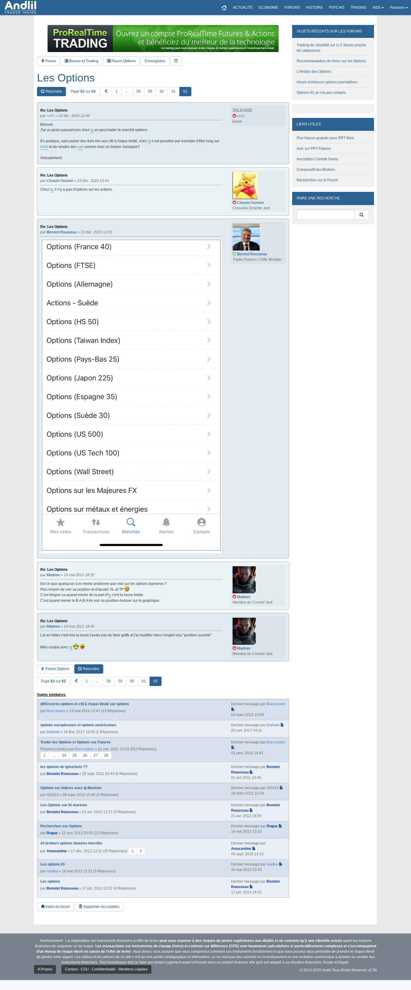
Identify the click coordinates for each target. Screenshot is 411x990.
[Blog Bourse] (20, 7)
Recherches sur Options (61, 826)
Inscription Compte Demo (317, 159)
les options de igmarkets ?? (64, 767)
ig (91, 130)
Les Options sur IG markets (63, 805)
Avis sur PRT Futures (314, 148)
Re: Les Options (54, 110)
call (80, 147)
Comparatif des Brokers (316, 170)
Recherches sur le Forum (317, 180)
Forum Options (123, 61)
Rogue (52, 833)
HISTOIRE (314, 7)
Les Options (66, 78)
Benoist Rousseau (62, 774)
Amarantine (57, 851)
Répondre (53, 91)
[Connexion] (176, 61)
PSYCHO (336, 7)
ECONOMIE (268, 7)
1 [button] (117, 91)
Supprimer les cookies (100, 907)
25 (75, 755)
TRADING (358, 7)
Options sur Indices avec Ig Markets (71, 788)
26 (85, 755)
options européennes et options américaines (78, 725)
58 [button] (138, 91)
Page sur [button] (83, 91)
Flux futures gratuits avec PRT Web (325, 138)
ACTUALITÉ (243, 7)
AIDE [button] (376, 7)
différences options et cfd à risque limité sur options (84, 704)
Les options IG (52, 864)
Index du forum (57, 907)
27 (96, 755)
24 (64, 755)
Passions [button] (397, 7)
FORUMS (292, 7)
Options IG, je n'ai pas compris (321, 93)
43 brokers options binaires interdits (71, 843)
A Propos (45, 969)
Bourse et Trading (83, 61)
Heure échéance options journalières (327, 82)
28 (106, 755)
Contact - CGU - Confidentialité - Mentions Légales (106, 969)
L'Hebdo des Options (314, 71)
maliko (52, 871)
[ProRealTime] (163, 38)
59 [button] (150, 91)
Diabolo (53, 732)
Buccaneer (56, 711)
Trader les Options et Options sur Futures (75, 742)
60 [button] (162, 91)
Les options (50, 881)
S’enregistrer (154, 61)
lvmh (44, 147)
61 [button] (174, 91)
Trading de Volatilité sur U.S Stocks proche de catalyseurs (331, 48)
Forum (50, 61)
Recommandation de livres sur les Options (331, 61)
